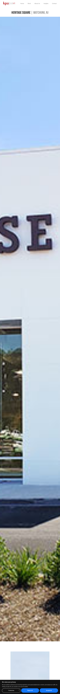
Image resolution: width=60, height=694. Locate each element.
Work (29, 3)
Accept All (49, 690)
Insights (46, 3)
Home (22, 3)
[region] (30, 687)
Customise (11, 690)
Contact (54, 3)
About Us (37, 3)
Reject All (30, 690)
